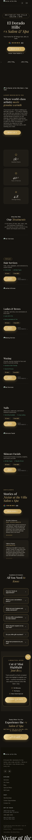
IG (5, 771)
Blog (5, 785)
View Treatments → (22, 279)
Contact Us (7, 803)
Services (6, 780)
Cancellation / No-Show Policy (11, 832)
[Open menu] (26, 3)
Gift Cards (6, 790)
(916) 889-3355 (8, 815)
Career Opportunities (10, 800)
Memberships (8, 798)
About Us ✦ (12, 132)
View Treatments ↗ (16, 53)
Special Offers (8, 787)
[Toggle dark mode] (22, 3)
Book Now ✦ (16, 49)
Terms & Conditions (18, 829)
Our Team (6, 782)
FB (9, 771)
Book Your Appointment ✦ (16, 737)
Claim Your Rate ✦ (16, 700)
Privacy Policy (7, 829)
